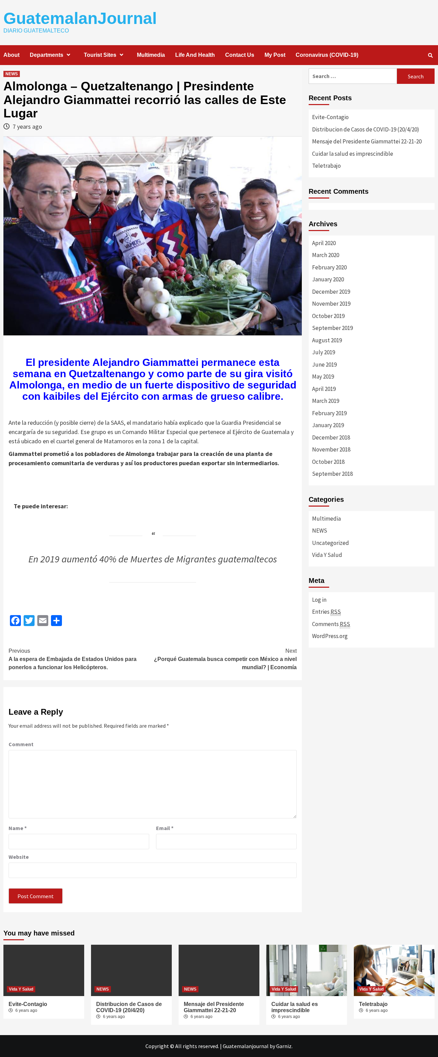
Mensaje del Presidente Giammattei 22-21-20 (367, 141)
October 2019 (328, 316)
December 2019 (331, 291)
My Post (275, 55)
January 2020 (328, 279)
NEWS (11, 74)
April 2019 (324, 389)
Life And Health (195, 55)
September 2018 (332, 473)
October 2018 (328, 462)
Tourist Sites (100, 55)
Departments (46, 55)
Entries (326, 611)
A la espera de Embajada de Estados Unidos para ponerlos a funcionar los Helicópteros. (73, 659)
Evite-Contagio (330, 117)
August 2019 (327, 340)
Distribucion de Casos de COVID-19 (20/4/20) (365, 129)
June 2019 (324, 364)
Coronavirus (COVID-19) (327, 55)
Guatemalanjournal (246, 1046)
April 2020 (324, 243)
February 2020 (329, 267)
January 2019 (328, 425)
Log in (319, 599)
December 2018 (331, 437)
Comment (21, 744)
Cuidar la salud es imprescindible (352, 153)
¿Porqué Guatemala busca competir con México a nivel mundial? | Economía (225, 659)
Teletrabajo (326, 165)
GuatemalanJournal (80, 18)
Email (164, 828)
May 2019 (323, 376)
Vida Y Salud (327, 555)
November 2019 (331, 303)
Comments (331, 624)
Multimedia (151, 55)
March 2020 (325, 255)
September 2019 (332, 328)
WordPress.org (330, 636)
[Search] (430, 55)
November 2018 (331, 449)
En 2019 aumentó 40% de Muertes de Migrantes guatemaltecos (152, 559)
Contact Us (239, 55)
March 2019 (325, 401)
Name (18, 828)
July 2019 (323, 352)
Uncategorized (330, 543)
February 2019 (329, 413)
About (11, 55)
